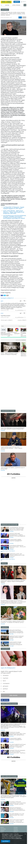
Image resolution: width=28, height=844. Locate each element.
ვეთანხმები (5, 841)
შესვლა (24, 1)
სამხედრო (5, 627)
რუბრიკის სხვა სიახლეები (9, 524)
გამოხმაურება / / (21, 310)
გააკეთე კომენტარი (22, 320)
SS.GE (2, 326)
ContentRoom (21, 340)
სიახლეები (7, 5)
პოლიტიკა (5, 10)
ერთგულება (6, 675)
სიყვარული (5, 678)
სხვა (4, 691)
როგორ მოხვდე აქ (22, 326)
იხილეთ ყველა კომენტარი (6, 320)
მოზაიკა (4, 563)
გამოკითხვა (5, 649)
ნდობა (4, 680)
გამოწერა (16, 1)
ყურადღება (5, 686)
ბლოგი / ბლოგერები (16, 5)
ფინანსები (5, 688)
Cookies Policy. (18, 838)
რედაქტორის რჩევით (8, 411)
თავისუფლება (6, 683)
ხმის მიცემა (13, 695)
